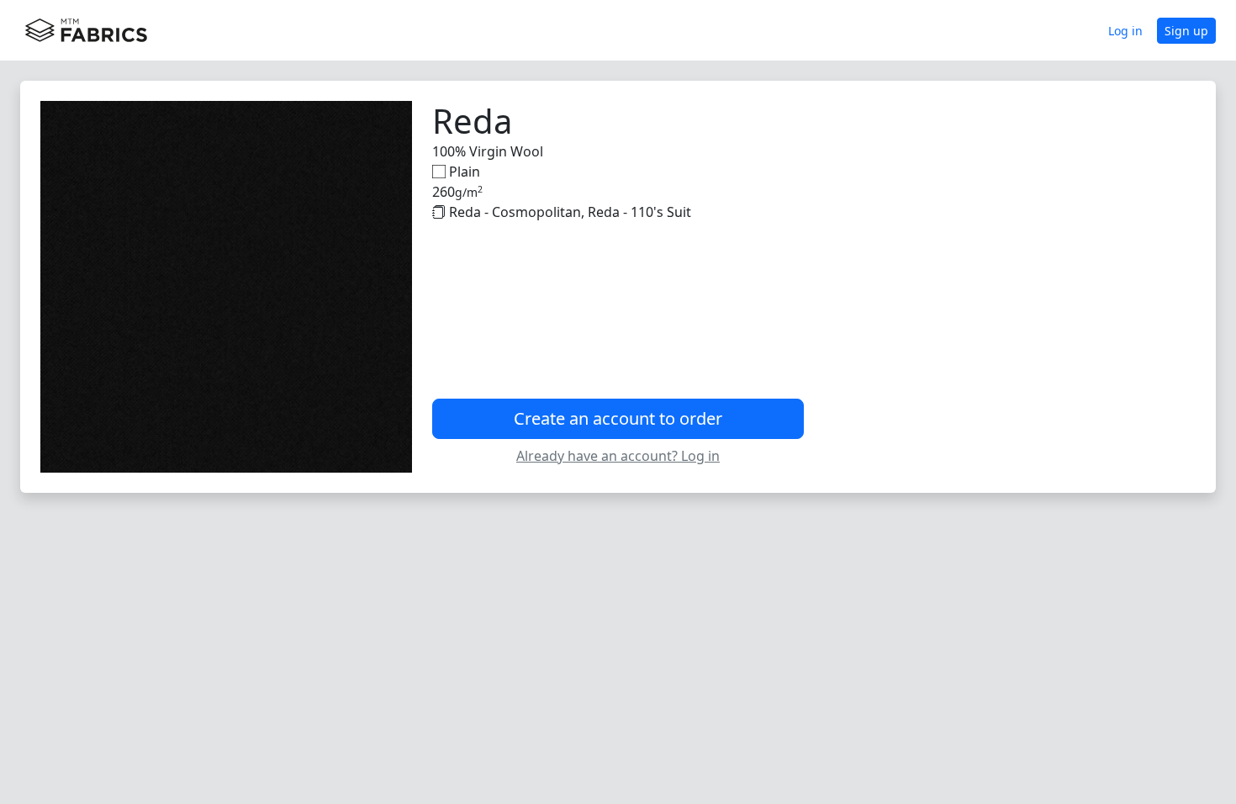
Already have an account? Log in (618, 456)
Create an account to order (618, 418)
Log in (1125, 31)
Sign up (1186, 31)
